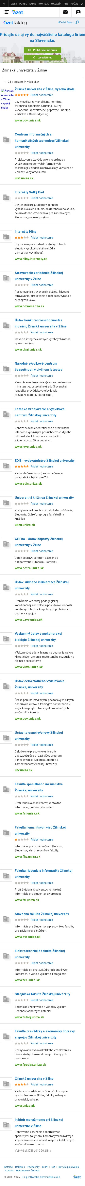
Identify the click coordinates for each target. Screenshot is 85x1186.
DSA (53, 1167)
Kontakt (9, 1170)
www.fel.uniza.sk (27, 980)
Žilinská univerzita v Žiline (34, 1079)
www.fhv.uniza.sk (27, 857)
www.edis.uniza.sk (28, 483)
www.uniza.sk (25, 1106)
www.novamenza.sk (29, 306)
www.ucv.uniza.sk (28, 120)
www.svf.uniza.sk (28, 937)
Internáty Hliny (25, 231)
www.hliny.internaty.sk (31, 259)
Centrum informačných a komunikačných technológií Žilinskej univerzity (42, 141)
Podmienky (33, 1167)
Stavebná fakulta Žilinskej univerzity (42, 914)
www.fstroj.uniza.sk (29, 1017)
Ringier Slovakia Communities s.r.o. (41, 1177)
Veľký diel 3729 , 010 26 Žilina (33, 1150)
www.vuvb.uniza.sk (29, 667)
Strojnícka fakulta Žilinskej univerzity (42, 994)
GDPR (45, 1167)
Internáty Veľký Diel (29, 192)
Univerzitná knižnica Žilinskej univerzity (44, 497)
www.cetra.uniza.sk (29, 568)
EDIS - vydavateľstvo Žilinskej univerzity (45, 461)
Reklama (20, 1167)
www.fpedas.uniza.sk (30, 1065)
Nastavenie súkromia (28, 1170)
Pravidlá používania (68, 1167)
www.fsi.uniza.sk (27, 813)
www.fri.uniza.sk (27, 900)
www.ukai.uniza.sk (28, 349)
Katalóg (8, 1167)
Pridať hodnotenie (42, 95)
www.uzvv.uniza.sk (28, 620)
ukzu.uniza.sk (25, 525)
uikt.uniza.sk (24, 178)
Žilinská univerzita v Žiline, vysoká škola (45, 89)
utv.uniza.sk (23, 770)
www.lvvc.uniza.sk (28, 447)
